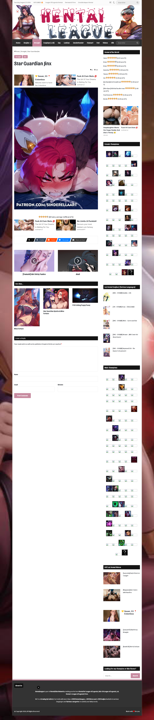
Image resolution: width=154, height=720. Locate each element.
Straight (37, 43)
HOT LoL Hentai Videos (113, 567)
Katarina (106, 70)
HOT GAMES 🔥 (38, 2)
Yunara (105, 74)
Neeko (105, 99)
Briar (105, 62)
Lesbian (67, 43)
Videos (105, 43)
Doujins (26, 43)
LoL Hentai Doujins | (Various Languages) (120, 287)
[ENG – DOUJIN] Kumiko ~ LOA (122, 293)
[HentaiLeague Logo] (77, 22)
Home (18, 43)
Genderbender (78, 43)
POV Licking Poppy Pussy (81, 305)
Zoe (104, 78)
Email (16, 385)
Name (16, 374)
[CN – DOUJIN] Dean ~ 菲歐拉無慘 (124, 307)
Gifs (112, 43)
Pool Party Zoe (108, 95)
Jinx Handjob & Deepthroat (112, 82)
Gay (59, 43)
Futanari (90, 43)
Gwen (105, 58)
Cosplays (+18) (49, 43)
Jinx (25, 57)
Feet (98, 43)
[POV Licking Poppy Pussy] (85, 295)
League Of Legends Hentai (54, 2)
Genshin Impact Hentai (85, 2)
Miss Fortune (19, 329)
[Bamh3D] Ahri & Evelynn (131, 646)
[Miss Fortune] (27, 307)
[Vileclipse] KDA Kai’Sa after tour (114, 88)
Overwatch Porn (70, 2)
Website (60, 385)
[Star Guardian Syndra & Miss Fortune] (56, 298)
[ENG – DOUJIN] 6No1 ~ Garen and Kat (125, 320)
